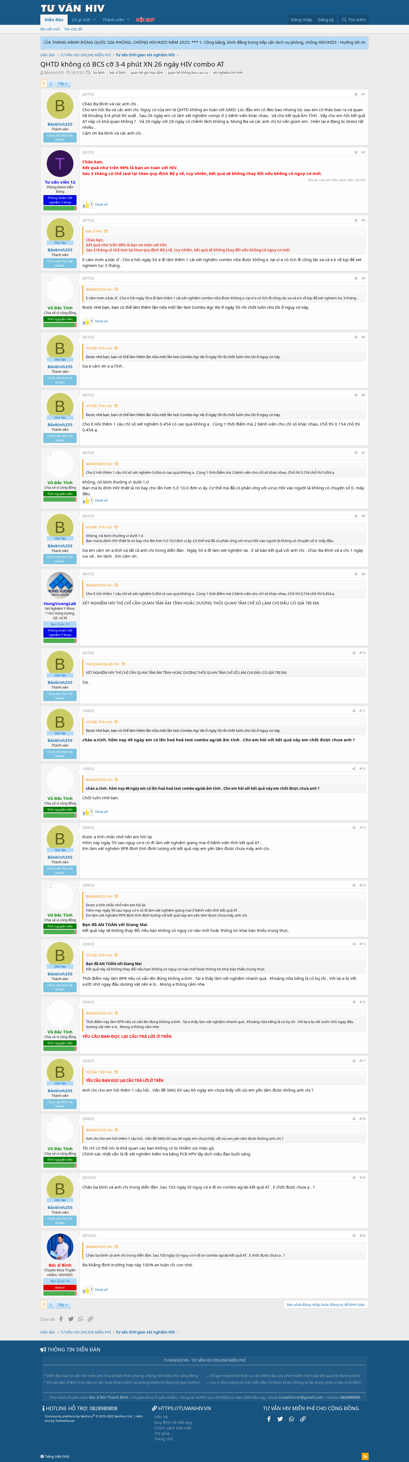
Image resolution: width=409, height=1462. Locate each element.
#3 (363, 220)
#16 (362, 1002)
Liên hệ (161, 1416)
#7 (363, 452)
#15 (362, 944)
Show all (101, 204)
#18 (362, 1118)
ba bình (99, 72)
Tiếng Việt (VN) (56, 1456)
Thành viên (113, 19)
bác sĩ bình (117, 72)
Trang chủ (163, 1438)
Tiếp (61, 83)
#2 (363, 152)
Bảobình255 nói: (99, 289)
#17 (362, 1060)
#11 (362, 710)
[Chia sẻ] (356, 94)
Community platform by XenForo (89, 1416)
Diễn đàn (54, 19)
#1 (363, 94)
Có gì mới (81, 19)
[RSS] (365, 1456)
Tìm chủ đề (73, 28)
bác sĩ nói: (94, 231)
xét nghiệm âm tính (228, 72)
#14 (362, 885)
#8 (363, 516)
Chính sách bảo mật (172, 1428)
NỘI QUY (145, 19)
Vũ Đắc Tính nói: (99, 348)
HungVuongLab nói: (103, 663)
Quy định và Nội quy (173, 1422)
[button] (94, 19)
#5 (363, 337)
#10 (362, 652)
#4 (363, 278)
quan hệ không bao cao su (188, 72)
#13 (362, 827)
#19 (362, 1177)
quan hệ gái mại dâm (146, 72)
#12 (362, 768)
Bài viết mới (50, 28)
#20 (362, 1235)
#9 (363, 574)
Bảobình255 (54, 72)
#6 (363, 395)
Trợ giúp (162, 1433)
